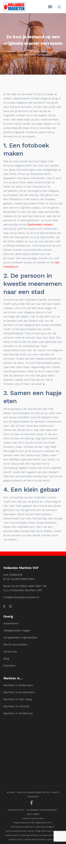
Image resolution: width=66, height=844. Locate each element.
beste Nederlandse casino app (41, 839)
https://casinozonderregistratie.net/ (32, 822)
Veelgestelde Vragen (16, 630)
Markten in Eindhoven (18, 713)
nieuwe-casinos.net (32, 818)
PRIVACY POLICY (16, 810)
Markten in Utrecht (16, 706)
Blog (21, 51)
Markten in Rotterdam (18, 685)
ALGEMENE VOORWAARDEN (41, 810)
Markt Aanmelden (15, 644)
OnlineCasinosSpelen (22, 827)
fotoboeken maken (40, 224)
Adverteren (10, 623)
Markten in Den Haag (17, 699)
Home (10, 51)
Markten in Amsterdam (19, 692)
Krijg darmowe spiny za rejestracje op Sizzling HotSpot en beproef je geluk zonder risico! (33, 835)
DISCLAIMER (33, 814)
